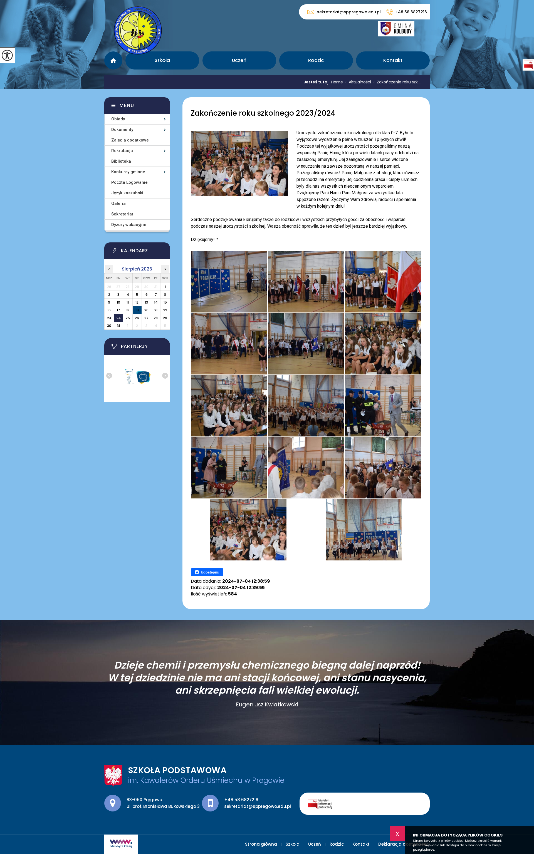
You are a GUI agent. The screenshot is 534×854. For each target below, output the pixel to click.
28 (156, 318)
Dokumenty (122, 129)
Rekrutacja (122, 150)
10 (118, 302)
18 (127, 310)
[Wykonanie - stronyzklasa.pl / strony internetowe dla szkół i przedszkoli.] (121, 844)
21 (155, 310)
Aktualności (358, 82)
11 (128, 302)
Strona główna (113, 60)
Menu (127, 105)
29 (165, 318)
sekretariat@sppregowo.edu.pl (349, 12)
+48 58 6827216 (411, 12)
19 (137, 310)
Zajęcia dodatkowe (130, 140)
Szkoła (162, 60)
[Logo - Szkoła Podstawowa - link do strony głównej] (138, 29)
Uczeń (239, 60)
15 (165, 302)
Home (337, 82)
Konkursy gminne (128, 171)
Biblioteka (121, 161)
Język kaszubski (127, 192)
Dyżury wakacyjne (128, 224)
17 (118, 310)
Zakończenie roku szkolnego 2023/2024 (263, 113)
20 (146, 310)
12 (137, 302)
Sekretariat (122, 214)
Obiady (118, 118)
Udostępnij (210, 572)
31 (118, 325)
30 (109, 325)
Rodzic (316, 60)
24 (118, 318)
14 (156, 302)
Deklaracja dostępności (404, 844)
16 (109, 310)
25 (128, 318)
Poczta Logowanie (129, 182)
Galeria (118, 203)
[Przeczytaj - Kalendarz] (144, 252)
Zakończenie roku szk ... (397, 82)
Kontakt (392, 60)
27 (146, 318)
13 (146, 302)
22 (165, 310)
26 (137, 318)
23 (109, 318)
